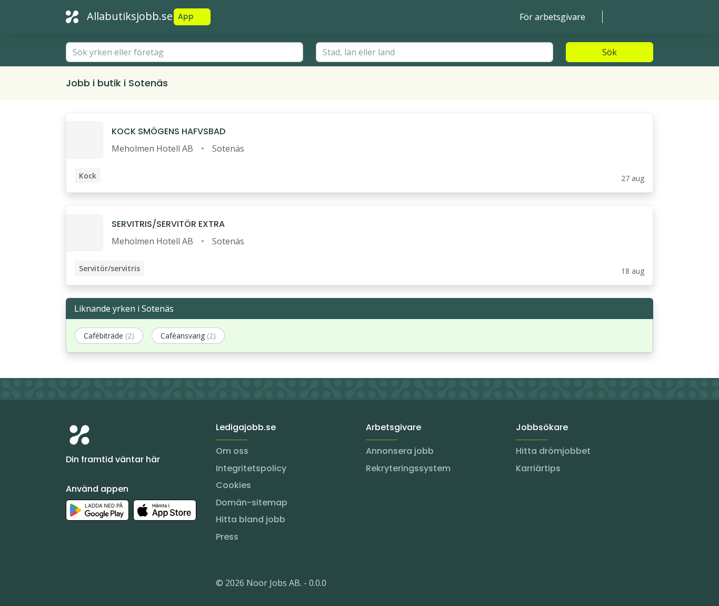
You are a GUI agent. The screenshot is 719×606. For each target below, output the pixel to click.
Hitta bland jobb (250, 519)
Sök (609, 52)
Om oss (232, 451)
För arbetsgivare (552, 17)
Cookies (233, 485)
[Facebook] (116, 585)
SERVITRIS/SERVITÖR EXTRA (168, 224)
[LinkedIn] (95, 585)
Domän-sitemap (251, 502)
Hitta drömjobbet (553, 451)
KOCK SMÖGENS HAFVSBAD (168, 131)
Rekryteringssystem (408, 468)
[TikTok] (137, 585)
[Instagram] (74, 585)
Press (227, 537)
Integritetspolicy (251, 468)
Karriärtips (538, 468)
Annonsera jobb (400, 451)
